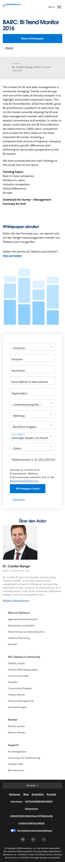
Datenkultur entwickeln (21, 625)
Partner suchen (16, 726)
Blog (26, 794)
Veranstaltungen (17, 707)
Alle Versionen (16, 770)
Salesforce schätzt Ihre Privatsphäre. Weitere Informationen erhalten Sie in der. (32, 475)
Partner (13, 720)
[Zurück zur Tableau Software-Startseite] (15, 4)
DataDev (13, 682)
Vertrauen (14, 794)
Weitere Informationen (16, 600)
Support (13, 745)
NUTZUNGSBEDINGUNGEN (38, 801)
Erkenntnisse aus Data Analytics (26, 631)
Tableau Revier (16, 694)
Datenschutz (31, 808)
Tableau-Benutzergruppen (23, 669)
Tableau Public (16, 663)
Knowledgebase (17, 751)
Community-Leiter (18, 675)
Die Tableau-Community (24, 657)
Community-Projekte (20, 688)
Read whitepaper (32, 38)
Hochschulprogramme (21, 700)
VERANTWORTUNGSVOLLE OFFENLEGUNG (31, 815)
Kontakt (12, 644)
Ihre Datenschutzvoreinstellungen (35, 830)
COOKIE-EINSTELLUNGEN (32, 823)
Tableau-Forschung (19, 638)
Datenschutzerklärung (24, 480)
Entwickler (38, 794)
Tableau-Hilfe (15, 764)
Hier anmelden (12, 256)
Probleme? (19, 499)
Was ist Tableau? (19, 613)
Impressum (17, 801)
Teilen (9, 48)
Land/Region (18, 434)
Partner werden (17, 732)
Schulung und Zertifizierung (24, 757)
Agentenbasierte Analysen (23, 619)
